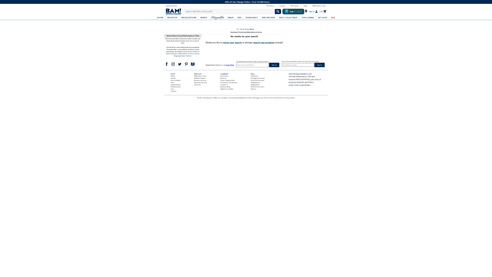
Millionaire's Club (319, 6)
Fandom (173, 91)
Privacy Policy (290, 98)
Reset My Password (257, 80)
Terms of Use (268, 98)
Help (305, 6)
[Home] (173, 11)
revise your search (232, 42)
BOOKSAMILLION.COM (243, 98)
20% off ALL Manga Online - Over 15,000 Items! (247, 2)
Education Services (200, 82)
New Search (234, 32)
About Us (223, 78)
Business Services (200, 80)
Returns (253, 89)
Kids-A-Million (176, 80)
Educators (270, 6)
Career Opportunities (227, 80)
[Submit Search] (278, 11)
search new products (263, 42)
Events (282, 6)
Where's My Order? (257, 87)
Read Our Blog (225, 87)
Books (173, 76)
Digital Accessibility (226, 89)
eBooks (173, 78)
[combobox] (234, 11)
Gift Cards (294, 6)
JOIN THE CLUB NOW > (300, 85)
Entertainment (176, 87)
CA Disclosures (279, 98)
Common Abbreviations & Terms (251, 32)
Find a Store (224, 76)
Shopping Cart (255, 82)
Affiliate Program (200, 78)
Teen (172, 82)
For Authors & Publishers (229, 82)
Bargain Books (176, 85)
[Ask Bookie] (293, 11)
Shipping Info (255, 85)
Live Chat (230, 65)
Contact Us (224, 85)
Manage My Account (258, 78)
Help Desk (254, 76)
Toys (172, 89)
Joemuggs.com (257, 98)
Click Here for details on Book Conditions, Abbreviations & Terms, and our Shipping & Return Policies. (183, 54)
